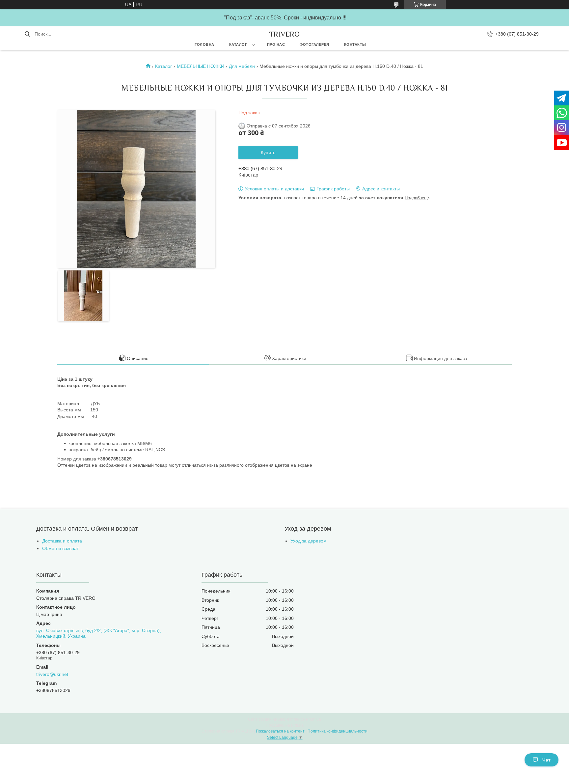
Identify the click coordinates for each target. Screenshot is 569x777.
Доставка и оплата (62, 540)
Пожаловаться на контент (280, 731)
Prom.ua (313, 719)
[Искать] (27, 34)
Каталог (238, 44)
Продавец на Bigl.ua (285, 725)
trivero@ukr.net (52, 674)
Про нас (276, 44)
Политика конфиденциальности (337, 731)
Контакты (355, 44)
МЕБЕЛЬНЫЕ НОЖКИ (200, 66)
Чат (546, 760)
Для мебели (242, 66)
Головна (204, 44)
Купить (268, 152)
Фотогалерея (314, 44)
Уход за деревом (308, 540)
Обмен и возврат (60, 548)
